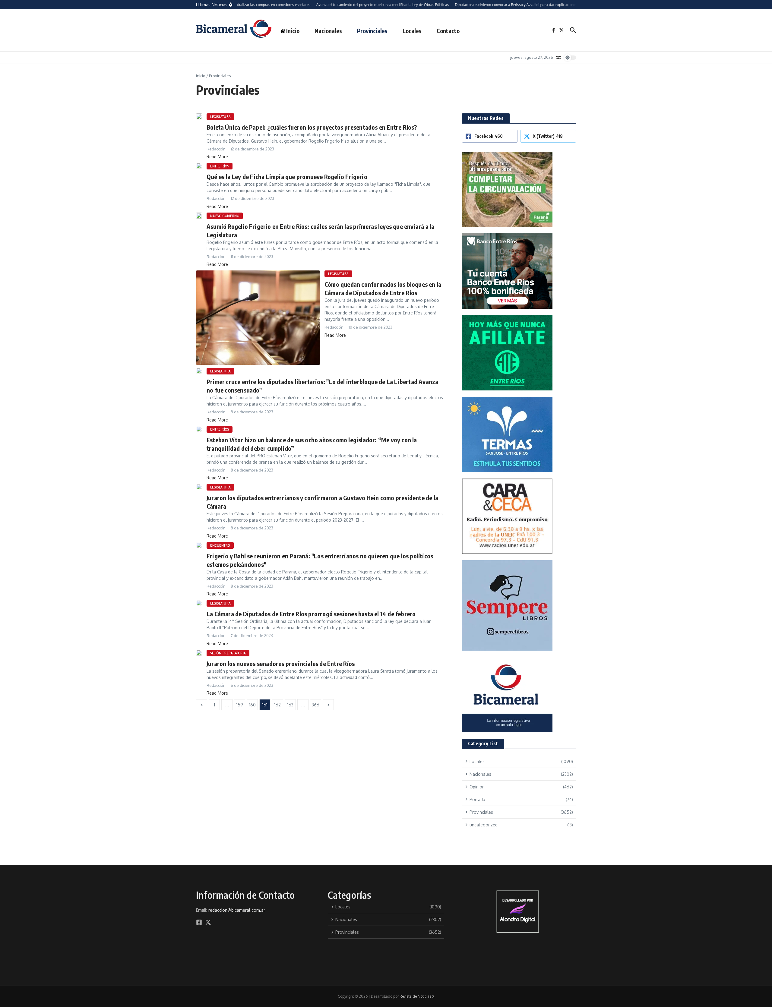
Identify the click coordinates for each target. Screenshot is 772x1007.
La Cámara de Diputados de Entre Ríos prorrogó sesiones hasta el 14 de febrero (311, 613)
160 (252, 704)
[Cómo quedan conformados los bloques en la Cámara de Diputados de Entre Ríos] (258, 317)
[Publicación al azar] (558, 57)
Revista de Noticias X (417, 996)
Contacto (448, 30)
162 (277, 704)
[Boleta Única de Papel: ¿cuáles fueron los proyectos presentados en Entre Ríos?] (199, 116)
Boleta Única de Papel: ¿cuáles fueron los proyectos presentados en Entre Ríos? (312, 127)
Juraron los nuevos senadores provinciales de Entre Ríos (281, 663)
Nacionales (328, 30)
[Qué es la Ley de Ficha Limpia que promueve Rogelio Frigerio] (199, 166)
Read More (217, 156)
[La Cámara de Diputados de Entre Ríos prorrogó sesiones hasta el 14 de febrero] (199, 603)
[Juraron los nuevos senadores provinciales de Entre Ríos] (199, 653)
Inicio (200, 75)
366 (315, 704)
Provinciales (372, 30)
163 (290, 704)
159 (239, 704)
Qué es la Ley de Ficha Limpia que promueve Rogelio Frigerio (287, 176)
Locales (412, 30)
